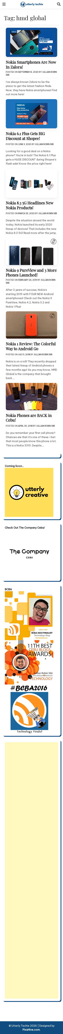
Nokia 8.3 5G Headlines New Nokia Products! (29, 205)
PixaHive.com (31, 1029)
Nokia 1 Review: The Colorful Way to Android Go (31, 346)
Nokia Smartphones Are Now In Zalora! (31, 64)
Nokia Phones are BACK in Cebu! (29, 418)
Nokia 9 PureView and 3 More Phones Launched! (31, 272)
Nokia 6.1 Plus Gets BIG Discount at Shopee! (25, 136)
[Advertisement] (31, 870)
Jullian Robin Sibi (44, 144)
